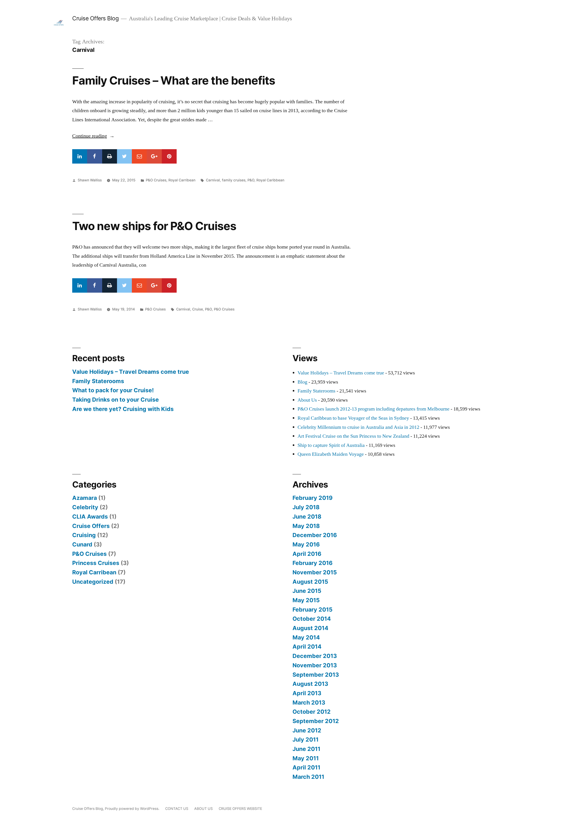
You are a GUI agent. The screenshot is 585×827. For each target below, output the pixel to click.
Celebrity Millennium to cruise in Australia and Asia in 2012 (358, 427)
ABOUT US (203, 808)
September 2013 (315, 674)
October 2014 (311, 618)
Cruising (84, 535)
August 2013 (310, 683)
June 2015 (306, 590)
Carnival (213, 180)
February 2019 (312, 497)
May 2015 (306, 600)
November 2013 (314, 665)
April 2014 (307, 646)
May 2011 (305, 758)
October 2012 (311, 711)
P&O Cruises (156, 180)
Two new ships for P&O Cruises (154, 226)
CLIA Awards (90, 516)
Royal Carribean (181, 180)
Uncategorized (92, 581)
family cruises (233, 180)
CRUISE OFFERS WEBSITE (240, 808)
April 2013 (306, 693)
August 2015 (310, 581)
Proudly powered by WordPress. (132, 808)
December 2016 (314, 535)
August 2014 (310, 628)
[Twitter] (124, 156)
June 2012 (306, 730)
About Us (307, 400)
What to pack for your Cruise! (113, 390)
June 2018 (306, 516)
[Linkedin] (79, 156)
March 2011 (308, 776)
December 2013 (314, 655)
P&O (250, 180)
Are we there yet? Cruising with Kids (123, 409)
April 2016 (306, 553)
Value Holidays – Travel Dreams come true (130, 371)
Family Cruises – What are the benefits (173, 80)
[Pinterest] (169, 156)
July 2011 (305, 739)
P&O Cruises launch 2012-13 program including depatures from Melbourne (373, 409)
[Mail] (139, 156)
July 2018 (305, 507)
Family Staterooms (98, 381)
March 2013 (308, 702)
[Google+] (154, 156)
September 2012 (315, 721)
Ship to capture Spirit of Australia (331, 445)
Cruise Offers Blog (95, 18)
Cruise (197, 309)
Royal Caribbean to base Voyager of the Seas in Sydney (353, 418)
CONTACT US (176, 808)
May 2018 (306, 525)
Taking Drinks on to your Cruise (115, 399)
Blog (302, 382)
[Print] (109, 156)
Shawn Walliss (90, 180)
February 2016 (312, 562)
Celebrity (85, 507)
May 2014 (306, 637)
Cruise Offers (91, 525)
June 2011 (306, 748)
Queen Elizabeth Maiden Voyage (331, 454)
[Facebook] (94, 156)
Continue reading (93, 136)
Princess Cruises (95, 562)
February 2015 (312, 609)
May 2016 (306, 544)
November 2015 (314, 572)
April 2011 (306, 767)
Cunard (82, 544)
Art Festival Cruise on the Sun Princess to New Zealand (353, 436)
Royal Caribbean (270, 180)
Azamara (84, 497)
